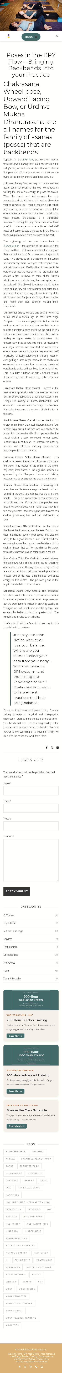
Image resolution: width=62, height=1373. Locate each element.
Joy (49, 1209)
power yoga (45, 1260)
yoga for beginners (19, 1303)
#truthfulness (16, 1151)
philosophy (22, 1260)
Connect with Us (46, 1356)
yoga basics (27, 1289)
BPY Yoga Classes (31, 1354)
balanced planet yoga (36, 1159)
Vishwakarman (11, 246)
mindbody (12, 1231)
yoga (9, 1289)
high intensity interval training (28, 1202)
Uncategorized (10, 955)
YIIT (40, 1281)
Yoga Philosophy (12, 979)
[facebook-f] (20, 1367)
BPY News (8, 915)
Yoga (6, 971)
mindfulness (33, 1231)
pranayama (13, 1267)
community (35, 1173)
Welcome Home (15, 1354)
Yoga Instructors (48, 1354)
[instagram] (31, 1367)
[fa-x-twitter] (25, 1367)
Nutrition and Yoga (13, 931)
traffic (36, 1274)
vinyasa (11, 1281)
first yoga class (29, 1187)
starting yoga (15, 1274)
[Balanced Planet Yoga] (8, 36)
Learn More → (15, 1035)
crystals (12, 1180)
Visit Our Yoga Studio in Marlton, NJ (31, 1362)
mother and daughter (20, 1245)
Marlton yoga (33, 1216)
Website (7, 819)
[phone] (36, 1367)
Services (7, 939)
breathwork (14, 1173)
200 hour (38, 1151)
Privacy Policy (43, 1359)
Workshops (9, 963)
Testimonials (10, 947)
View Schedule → (16, 1126)
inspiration (14, 1209)
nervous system (16, 1253)
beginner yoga (29, 1166)
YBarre (27, 1281)
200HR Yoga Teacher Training (23, 1356)
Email (7, 801)
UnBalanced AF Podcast (24, 1359)
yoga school (14, 1310)
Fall (8, 1187)
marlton (11, 1216)
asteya (10, 1159)
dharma (29, 1180)
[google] (42, 1367)
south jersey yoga (39, 1267)
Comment (8, 836)
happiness (12, 1195)
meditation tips (37, 1224)
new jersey (41, 1253)
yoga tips (12, 1325)
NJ (7, 1260)
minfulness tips (16, 1238)
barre (9, 1166)
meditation (13, 1224)
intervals (34, 1209)
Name (7, 783)
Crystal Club (9, 923)
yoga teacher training (21, 1318)
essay (44, 1180)
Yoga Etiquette (16, 1296)
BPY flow (28, 160)
